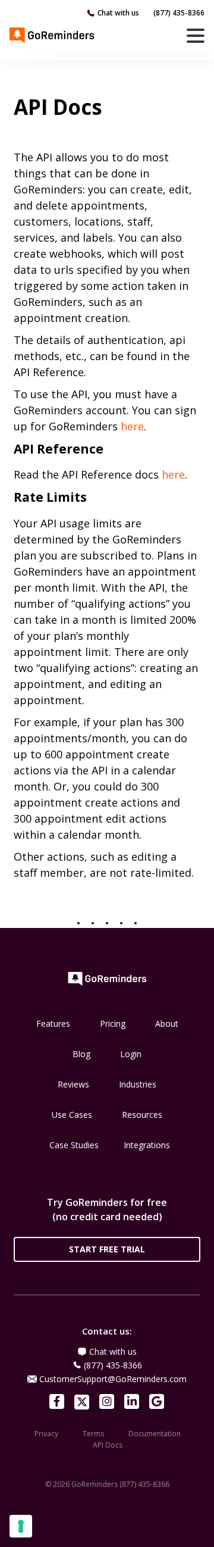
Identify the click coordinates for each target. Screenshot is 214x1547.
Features (53, 1023)
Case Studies (74, 1145)
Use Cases (72, 1114)
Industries (137, 1084)
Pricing (112, 1023)
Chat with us (118, 13)
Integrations (147, 1145)
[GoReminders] (52, 35)
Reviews (73, 1084)
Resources (142, 1114)
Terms (93, 1434)
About (166, 1023)
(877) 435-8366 (178, 13)
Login (130, 1054)
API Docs (107, 1445)
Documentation (154, 1434)
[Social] (56, 1401)
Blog (81, 1054)
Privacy (46, 1434)
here (132, 426)
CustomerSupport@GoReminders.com (113, 1379)
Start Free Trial (107, 1249)
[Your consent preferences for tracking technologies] (21, 1526)
